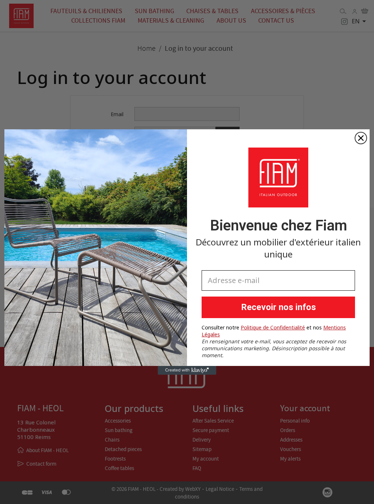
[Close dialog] (361, 138)
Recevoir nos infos (278, 307)
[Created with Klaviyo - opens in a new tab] (187, 370)
